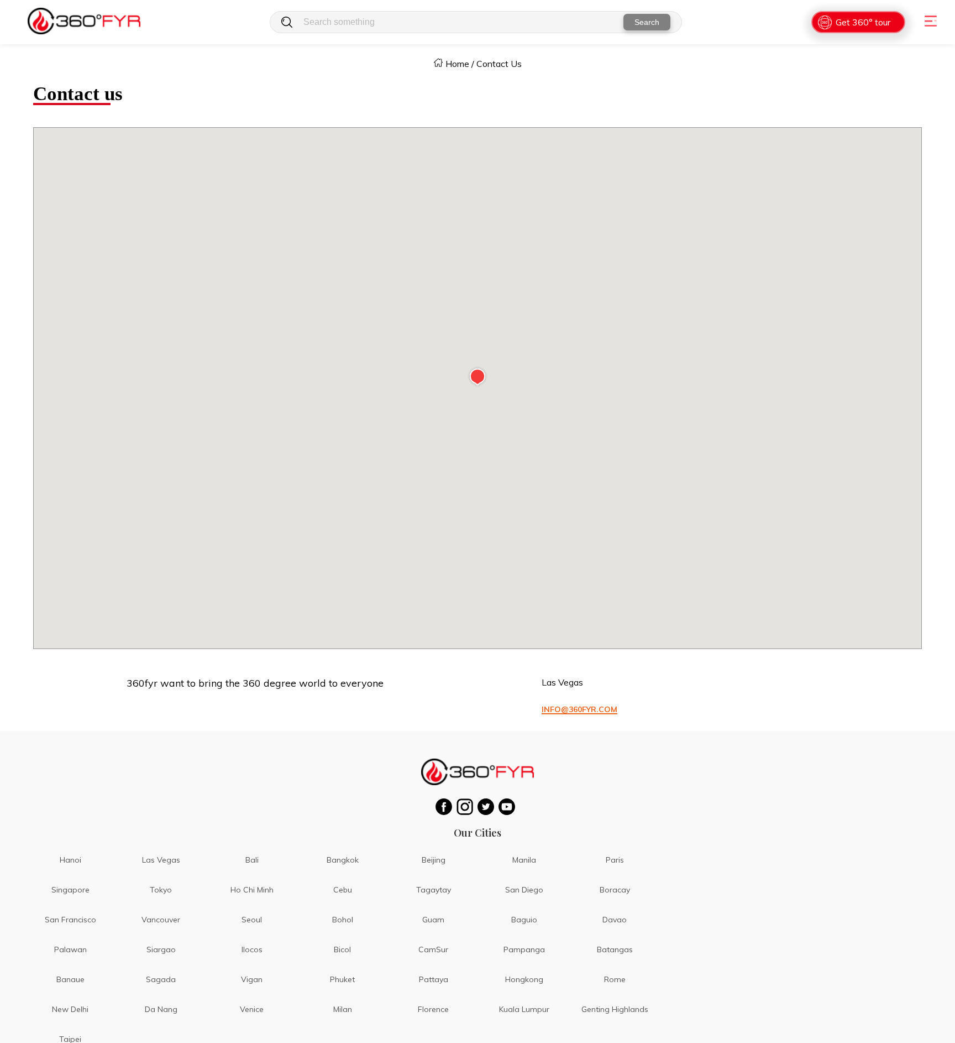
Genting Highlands (614, 1009)
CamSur (433, 949)
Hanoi (70, 860)
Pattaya (433, 979)
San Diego (524, 890)
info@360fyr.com (579, 709)
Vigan (252, 979)
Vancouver (160, 920)
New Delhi (70, 1009)
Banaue (70, 979)
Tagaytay (433, 890)
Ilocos (252, 949)
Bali (252, 860)
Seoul (252, 920)
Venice (252, 1009)
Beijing (433, 860)
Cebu (342, 890)
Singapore (70, 890)
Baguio (524, 920)
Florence (433, 1009)
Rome (615, 979)
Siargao (161, 949)
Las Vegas (161, 860)
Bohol (342, 920)
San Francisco (70, 920)
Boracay (615, 890)
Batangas (615, 949)
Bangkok (343, 860)
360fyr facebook (445, 806)
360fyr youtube (509, 806)
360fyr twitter (488, 806)
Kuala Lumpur (524, 1009)
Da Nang (161, 1009)
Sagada (161, 979)
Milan (342, 1009)
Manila (524, 860)
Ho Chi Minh (252, 890)
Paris (615, 860)
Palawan (70, 949)
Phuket (342, 979)
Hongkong (524, 979)
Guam (433, 920)
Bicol (342, 949)
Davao (614, 920)
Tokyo (161, 890)
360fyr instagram (467, 806)
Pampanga (524, 949)
